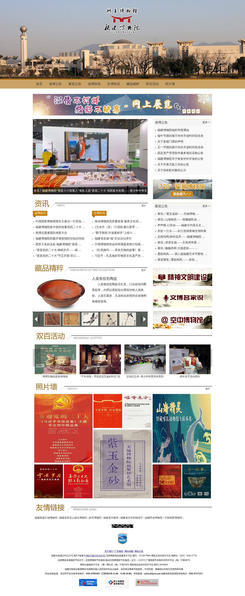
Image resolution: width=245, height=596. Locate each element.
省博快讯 (94, 84)
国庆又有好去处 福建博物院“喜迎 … (58, 244)
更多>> (206, 122)
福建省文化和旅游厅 (131, 517)
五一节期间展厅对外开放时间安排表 (180, 147)
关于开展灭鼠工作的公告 (173, 164)
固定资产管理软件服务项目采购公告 (180, 153)
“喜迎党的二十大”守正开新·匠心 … (58, 255)
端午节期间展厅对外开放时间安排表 (180, 135)
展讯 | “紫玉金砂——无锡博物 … (178, 213)
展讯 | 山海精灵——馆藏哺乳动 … (178, 219)
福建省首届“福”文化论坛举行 (113, 238)
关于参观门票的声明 (170, 141)
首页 (39, 84)
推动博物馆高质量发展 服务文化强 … (118, 221)
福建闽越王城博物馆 (46, 517)
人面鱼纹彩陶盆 (104, 279)
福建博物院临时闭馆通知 (173, 130)
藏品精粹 (132, 84)
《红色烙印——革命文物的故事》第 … (119, 249)
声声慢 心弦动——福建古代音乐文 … (181, 225)
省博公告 (55, 84)
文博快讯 (113, 84)
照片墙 (170, 84)
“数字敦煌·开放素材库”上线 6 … (115, 232)
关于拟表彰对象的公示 (171, 170)
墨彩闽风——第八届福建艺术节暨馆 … (182, 253)
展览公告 (74, 84)
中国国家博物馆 (173, 517)
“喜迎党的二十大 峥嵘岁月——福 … (58, 249)
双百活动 (152, 84)
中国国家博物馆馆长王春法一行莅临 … (60, 221)
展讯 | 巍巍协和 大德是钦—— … (177, 248)
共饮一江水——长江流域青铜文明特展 (181, 230)
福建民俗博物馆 (153, 517)
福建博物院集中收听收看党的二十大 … (60, 227)
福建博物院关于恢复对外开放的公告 (180, 158)
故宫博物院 (95, 517)
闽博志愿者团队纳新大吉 (51, 232)
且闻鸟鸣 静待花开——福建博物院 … (181, 236)
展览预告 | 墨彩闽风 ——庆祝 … (177, 259)
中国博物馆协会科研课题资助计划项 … (119, 244)
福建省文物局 (110, 517)
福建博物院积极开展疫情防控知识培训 (60, 238)
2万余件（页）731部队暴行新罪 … (116, 227)
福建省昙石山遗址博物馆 (73, 517)
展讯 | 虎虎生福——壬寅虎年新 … (178, 242)
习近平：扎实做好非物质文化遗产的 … (119, 255)
